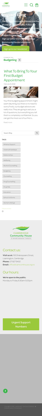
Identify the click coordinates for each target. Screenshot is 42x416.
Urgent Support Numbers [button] (21, 324)
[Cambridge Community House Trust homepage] (12, 5)
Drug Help (7, 187)
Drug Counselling (9, 181)
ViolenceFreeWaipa (10, 150)
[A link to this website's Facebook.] (5, 391)
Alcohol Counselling (10, 165)
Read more (8, 122)
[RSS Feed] (3, 211)
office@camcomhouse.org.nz (22, 264)
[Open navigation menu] (26, 5)
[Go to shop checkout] (37, 5)
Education (7, 192)
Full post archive (6, 208)
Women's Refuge (9, 203)
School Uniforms (9, 197)
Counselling (8, 176)
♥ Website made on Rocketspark (20, 407)
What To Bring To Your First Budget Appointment (20, 75)
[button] (31, 5)
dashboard (18, 406)
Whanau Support (9, 144)
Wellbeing (7, 160)
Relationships (8, 155)
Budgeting (7, 171)
